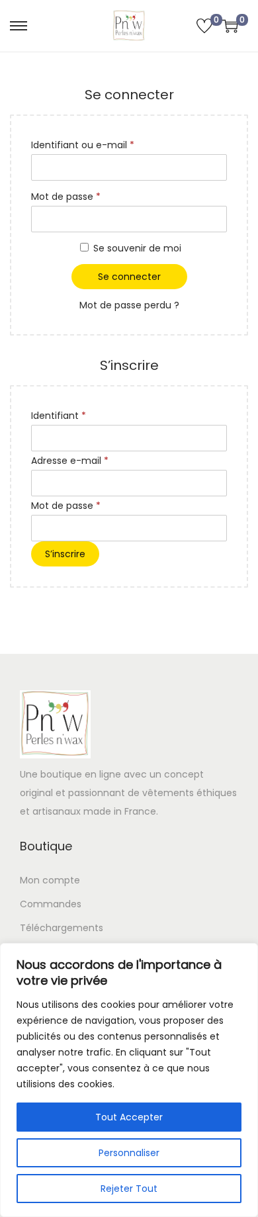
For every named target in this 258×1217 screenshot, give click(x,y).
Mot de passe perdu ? (129, 305)
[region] (129, 1080)
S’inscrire (65, 554)
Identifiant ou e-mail (108, 145)
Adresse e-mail (95, 460)
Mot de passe (91, 196)
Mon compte (50, 880)
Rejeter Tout (129, 1188)
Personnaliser (129, 1152)
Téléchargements (61, 927)
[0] (204, 26)
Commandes (50, 904)
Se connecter (129, 276)
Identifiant (83, 415)
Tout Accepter (129, 1117)
